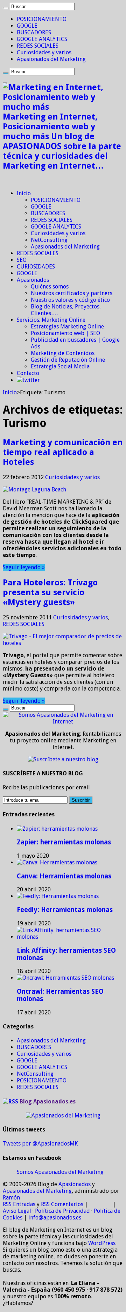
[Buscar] (5, 8)
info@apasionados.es (54, 1217)
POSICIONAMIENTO (41, 19)
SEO (22, 260)
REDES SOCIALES (37, 45)
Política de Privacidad (62, 1211)
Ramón (11, 1197)
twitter (31, 380)
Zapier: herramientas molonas (64, 842)
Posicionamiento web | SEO (65, 333)
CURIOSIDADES (36, 266)
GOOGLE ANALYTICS (42, 39)
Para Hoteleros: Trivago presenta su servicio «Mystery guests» (50, 592)
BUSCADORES (34, 32)
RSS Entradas (19, 1204)
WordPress (101, 1243)
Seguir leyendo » (24, 567)
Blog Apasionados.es (48, 1101)
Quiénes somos (50, 286)
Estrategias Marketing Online (67, 326)
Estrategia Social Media (60, 366)
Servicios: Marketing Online (51, 320)
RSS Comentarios (62, 1204)
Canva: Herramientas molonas (64, 876)
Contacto (28, 373)
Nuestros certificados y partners (71, 293)
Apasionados (33, 280)
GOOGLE (27, 25)
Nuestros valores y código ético (70, 300)
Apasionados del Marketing (51, 59)
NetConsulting (49, 240)
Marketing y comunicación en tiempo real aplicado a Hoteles (62, 452)
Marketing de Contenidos (62, 353)
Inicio (24, 193)
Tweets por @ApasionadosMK (40, 1143)
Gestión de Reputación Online (68, 359)
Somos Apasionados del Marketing (60, 1172)
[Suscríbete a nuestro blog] (63, 759)
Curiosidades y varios (44, 52)
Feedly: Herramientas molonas (65, 909)
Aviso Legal (17, 1211)
